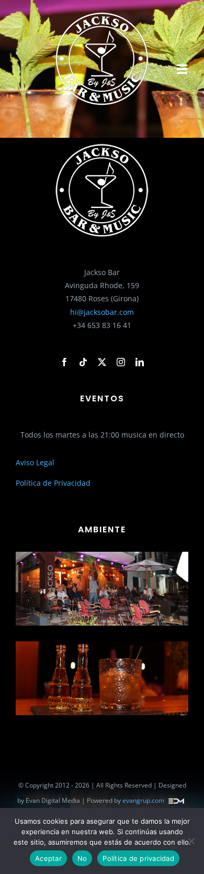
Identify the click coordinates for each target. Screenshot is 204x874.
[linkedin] (139, 362)
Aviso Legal (35, 462)
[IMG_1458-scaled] (102, 555)
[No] (191, 841)
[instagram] (121, 362)
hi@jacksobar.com (102, 312)
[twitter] (102, 362)
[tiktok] (83, 362)
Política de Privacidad (53, 483)
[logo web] (102, 14)
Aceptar (48, 858)
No (82, 858)
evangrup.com (143, 800)
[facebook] (64, 362)
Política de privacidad (138, 858)
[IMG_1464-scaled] (102, 645)
